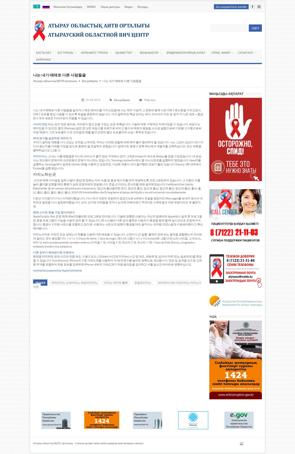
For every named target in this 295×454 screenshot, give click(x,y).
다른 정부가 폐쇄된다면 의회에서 (53, 252)
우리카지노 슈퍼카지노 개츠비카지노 (74, 282)
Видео (129, 7)
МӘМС (91, 7)
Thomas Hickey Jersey (45, 447)
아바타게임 (40, 124)
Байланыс (43, 60)
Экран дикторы (110, 7)
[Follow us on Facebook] (252, 6)
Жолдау (142, 7)
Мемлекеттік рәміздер (68, 7)
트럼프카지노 (142, 282)
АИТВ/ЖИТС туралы (94, 53)
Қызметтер (124, 53)
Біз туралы (65, 53)
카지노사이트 (41, 234)
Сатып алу (245, 53)
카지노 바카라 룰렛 (116, 282)
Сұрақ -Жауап (220, 53)
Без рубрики (122, 100)
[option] (68, 420)
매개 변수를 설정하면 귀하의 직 (52, 138)
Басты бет (43, 53)
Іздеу (255, 28)
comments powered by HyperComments (57, 270)
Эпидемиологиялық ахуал (185, 53)
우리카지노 (40, 156)
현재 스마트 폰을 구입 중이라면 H (53, 212)
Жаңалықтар (149, 53)
